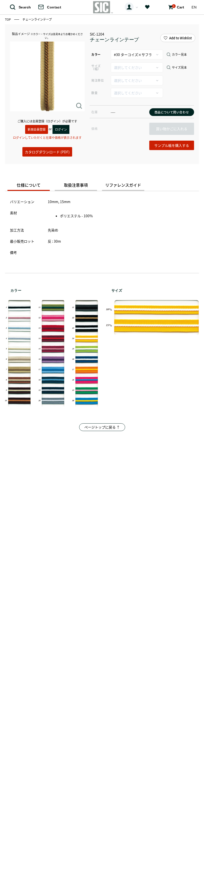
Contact (54, 7)
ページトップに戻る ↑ (102, 427)
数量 (94, 93)
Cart (178, 7)
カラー (96, 54)
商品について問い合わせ (171, 112)
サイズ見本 (179, 67)
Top (8, 19)
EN (194, 7)
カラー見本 (179, 54)
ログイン (61, 129)
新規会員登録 (37, 129)
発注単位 (97, 80)
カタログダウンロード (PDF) (47, 151)
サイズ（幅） (96, 67)
